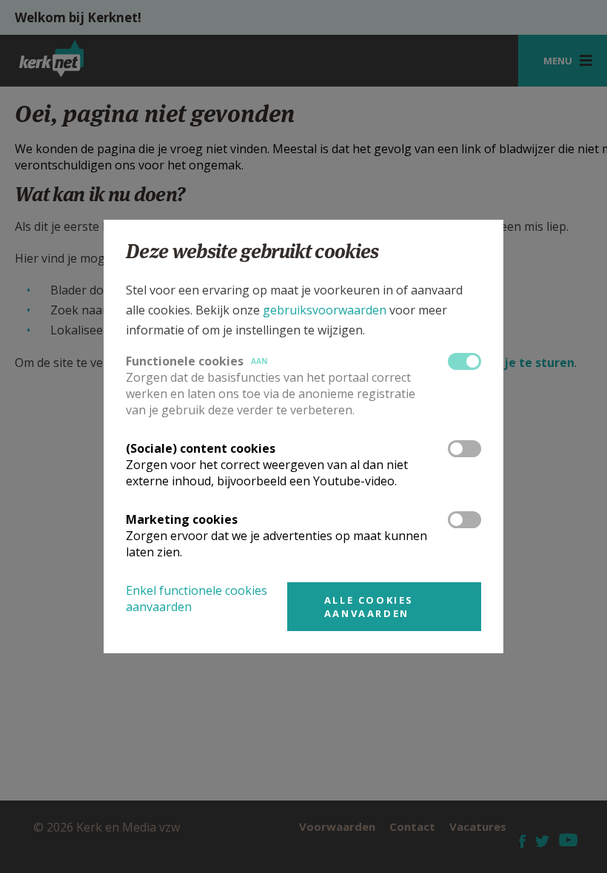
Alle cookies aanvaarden (369, 606)
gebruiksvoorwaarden (324, 310)
